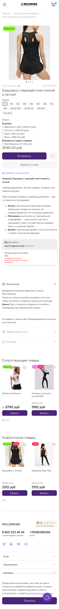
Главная (6, 13)
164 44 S (41, 108)
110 (5, 104)
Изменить (30, 246)
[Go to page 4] (9, 420)
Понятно (29, 600)
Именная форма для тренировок (19, 16)
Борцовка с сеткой (12, 470)
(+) (20, 126)
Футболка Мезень (11, 393)
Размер (5, 100)
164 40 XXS (15, 108)
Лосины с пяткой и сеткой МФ (41, 395)
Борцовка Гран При (41, 470)
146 (44, 104)
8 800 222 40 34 (13, 532)
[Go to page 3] (7, 420)
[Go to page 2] (5, 420)
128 (24, 104)
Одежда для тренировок (26, 13)
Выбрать (14, 412)
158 (5, 108)
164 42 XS (29, 108)
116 (11, 104)
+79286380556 (40, 532)
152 (51, 104)
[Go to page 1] (3, 420)
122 (17, 104)
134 (31, 104)
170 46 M (8, 113)
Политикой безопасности (39, 593)
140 (38, 104)
